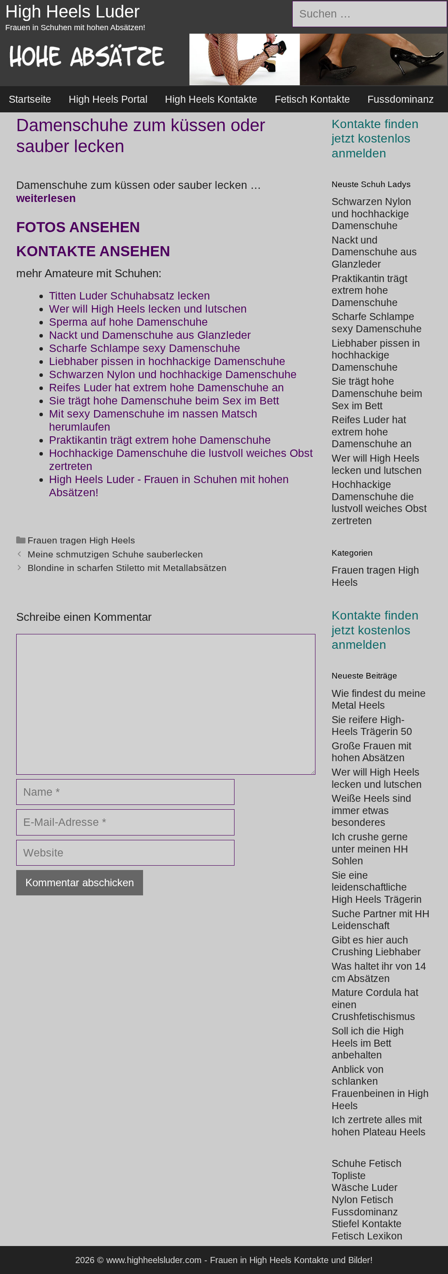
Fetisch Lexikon (367, 1236)
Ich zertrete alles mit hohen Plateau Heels (379, 1126)
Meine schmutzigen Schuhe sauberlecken (115, 554)
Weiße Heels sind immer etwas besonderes (371, 810)
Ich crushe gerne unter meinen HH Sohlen (370, 849)
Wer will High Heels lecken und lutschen (377, 778)
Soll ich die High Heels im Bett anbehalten (368, 1043)
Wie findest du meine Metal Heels (379, 699)
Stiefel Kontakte (367, 1223)
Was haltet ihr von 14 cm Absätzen (379, 972)
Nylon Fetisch (362, 1199)
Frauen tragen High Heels (81, 540)
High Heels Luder (72, 11)
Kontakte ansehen (93, 251)
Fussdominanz (401, 99)
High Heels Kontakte (211, 99)
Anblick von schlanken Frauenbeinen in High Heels (380, 1087)
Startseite (30, 99)
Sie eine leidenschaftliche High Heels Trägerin (377, 887)
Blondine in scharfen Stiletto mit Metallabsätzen (127, 568)
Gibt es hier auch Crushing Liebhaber (376, 946)
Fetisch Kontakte (312, 99)
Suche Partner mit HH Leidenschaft (381, 920)
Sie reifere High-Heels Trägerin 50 (372, 726)
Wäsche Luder (365, 1187)
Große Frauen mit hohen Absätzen (371, 752)
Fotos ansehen (78, 227)
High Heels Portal (108, 99)
